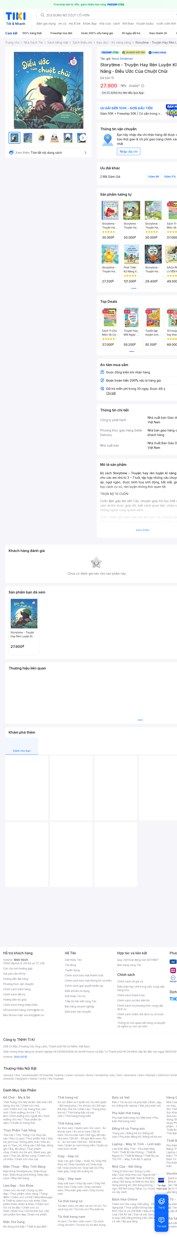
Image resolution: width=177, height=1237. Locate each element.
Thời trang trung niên (78, 1116)
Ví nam (62, 1221)
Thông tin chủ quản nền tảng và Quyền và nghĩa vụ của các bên (141, 1024)
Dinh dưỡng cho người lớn (26, 1116)
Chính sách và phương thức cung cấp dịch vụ (140, 1007)
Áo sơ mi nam (82, 1131)
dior (17, 1075)
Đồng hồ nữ (134, 1133)
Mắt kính (146, 1117)
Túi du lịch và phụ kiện (133, 1102)
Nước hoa (17, 1211)
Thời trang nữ (68, 1097)
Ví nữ (97, 1205)
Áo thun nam (65, 1128)
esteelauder (30, 1075)
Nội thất (130, 1178)
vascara (8, 1075)
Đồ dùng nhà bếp (14, 1226)
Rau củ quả (17, 1138)
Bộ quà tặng (130, 1221)
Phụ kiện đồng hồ (130, 1136)
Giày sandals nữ (79, 1164)
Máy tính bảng (20, 1178)
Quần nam (81, 1128)
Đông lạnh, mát (29, 1141)
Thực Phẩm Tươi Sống (19, 1130)
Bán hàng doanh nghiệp (79, 1006)
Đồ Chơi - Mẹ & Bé (16, 1097)
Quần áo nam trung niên (80, 1145)
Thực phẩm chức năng (24, 1193)
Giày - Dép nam (69, 1178)
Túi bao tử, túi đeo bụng (91, 1224)
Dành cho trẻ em (21, 1152)
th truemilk (46, 1075)
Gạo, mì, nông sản (23, 1145)
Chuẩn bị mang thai (23, 1122)
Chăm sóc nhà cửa (26, 1159)
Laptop (146, 1159)
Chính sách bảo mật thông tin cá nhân (88, 980)
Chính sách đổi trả (14, 994)
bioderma (102, 1075)
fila (50, 1078)
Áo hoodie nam (74, 1135)
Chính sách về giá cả (130, 981)
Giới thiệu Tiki (73, 959)
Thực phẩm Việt (36, 1138)
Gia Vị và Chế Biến (130, 1211)
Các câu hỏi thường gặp (18, 968)
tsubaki (59, 1078)
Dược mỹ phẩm (37, 1214)
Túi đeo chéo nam (79, 1221)
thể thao (128, 23)
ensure (79, 1075)
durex (89, 1075)
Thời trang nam (69, 1123)
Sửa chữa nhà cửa (130, 1174)
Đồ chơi (41, 1102)
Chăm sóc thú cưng (124, 1204)
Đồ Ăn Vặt (126, 1214)
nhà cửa (105, 23)
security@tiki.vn (34, 1015)
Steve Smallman (122, 58)
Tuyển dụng (72, 970)
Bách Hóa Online (124, 1199)
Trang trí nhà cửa (122, 1171)
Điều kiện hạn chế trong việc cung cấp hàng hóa (140, 988)
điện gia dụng (46, 23)
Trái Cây (8, 1135)
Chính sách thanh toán (131, 995)
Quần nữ (84, 1102)
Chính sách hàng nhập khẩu (20, 1004)
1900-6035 (21, 959)
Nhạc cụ (141, 1188)
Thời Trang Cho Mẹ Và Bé (19, 1102)
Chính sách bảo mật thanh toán (84, 975)
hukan (33, 1078)
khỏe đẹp (90, 23)
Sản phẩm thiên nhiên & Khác (25, 1202)
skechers (130, 1075)
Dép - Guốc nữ (85, 1160)
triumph (151, 1075)
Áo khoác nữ (87, 1105)
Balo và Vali (121, 1097)
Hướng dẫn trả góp (15, 999)
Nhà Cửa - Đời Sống (127, 1166)
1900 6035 (20, 1056)
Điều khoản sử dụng (77, 991)
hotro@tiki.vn (35, 1010)
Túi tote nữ (80, 1209)
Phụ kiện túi (97, 1209)
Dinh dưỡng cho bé (22, 1112)
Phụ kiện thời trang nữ (125, 1117)
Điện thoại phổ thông (23, 1174)
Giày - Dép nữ (68, 1156)
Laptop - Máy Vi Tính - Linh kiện (136, 1144)
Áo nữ (61, 1102)
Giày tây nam (84, 1183)
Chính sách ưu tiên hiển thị (133, 1000)
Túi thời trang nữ (70, 1201)
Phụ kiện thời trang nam (135, 1119)
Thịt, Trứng (22, 1135)
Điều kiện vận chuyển (78, 1011)
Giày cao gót (66, 1160)
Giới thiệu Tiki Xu (75, 996)
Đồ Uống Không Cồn (134, 1218)
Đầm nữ (71, 1102)
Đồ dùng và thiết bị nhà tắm (137, 1181)
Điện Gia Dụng (14, 1222)
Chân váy (84, 1109)
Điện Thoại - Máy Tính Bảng (24, 1166)
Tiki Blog (70, 965)
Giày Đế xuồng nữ (82, 1171)
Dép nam (77, 1186)
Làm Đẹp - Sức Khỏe (18, 1185)
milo (119, 1075)
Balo (115, 1102)
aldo (141, 1075)
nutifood (163, 1075)
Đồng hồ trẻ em (152, 1136)
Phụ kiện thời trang (126, 1113)
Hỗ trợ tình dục (34, 1211)
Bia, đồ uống (17, 1148)
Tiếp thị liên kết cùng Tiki (80, 1001)
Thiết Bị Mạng (133, 1155)
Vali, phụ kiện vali (150, 1105)
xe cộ (62, 23)
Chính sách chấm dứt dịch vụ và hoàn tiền (140, 1016)
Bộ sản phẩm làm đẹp (26, 1212)
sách (116, 23)
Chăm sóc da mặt (14, 1190)
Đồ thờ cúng (126, 1188)
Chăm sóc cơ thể (21, 1197)
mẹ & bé (75, 23)
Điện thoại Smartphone (17, 1171)
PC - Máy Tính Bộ (129, 1159)
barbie (59, 1075)
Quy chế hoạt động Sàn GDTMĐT (138, 959)
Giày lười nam (66, 1183)
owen (69, 1075)
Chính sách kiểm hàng (17, 989)
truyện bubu (145, 23)
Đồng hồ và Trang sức (128, 1128)
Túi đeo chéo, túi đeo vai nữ (75, 1205)
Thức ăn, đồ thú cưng (23, 1155)
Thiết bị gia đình (37, 1226)
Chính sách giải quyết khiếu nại (84, 985)
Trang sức (118, 1133)
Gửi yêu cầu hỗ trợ (14, 973)
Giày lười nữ (90, 1167)
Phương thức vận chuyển (18, 984)
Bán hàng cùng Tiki (129, 965)
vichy (43, 1078)
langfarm (22, 1078)
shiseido (8, 1078)
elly (112, 1075)
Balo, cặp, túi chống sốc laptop (137, 1104)
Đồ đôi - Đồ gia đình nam (85, 1138)
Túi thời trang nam (71, 1216)
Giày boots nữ (72, 1167)
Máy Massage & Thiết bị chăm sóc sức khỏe (27, 1199)
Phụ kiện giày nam (76, 1190)
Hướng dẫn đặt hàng (15, 978)
